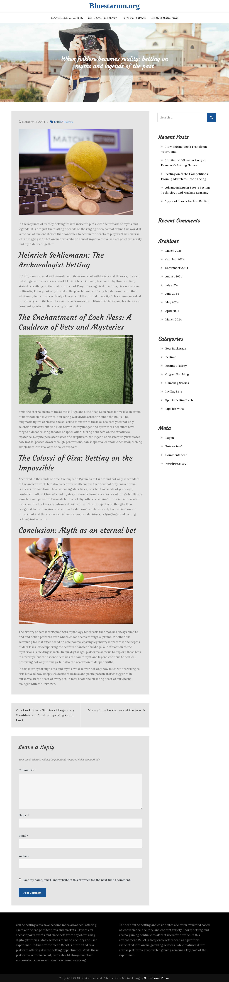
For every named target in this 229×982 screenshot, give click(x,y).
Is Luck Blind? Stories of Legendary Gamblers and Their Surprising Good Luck (45, 715)
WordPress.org (175, 463)
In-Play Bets (173, 391)
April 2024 (172, 311)
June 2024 (172, 293)
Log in (169, 437)
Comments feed (176, 455)
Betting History (102, 18)
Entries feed (173, 446)
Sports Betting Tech (179, 400)
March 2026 (173, 250)
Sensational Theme (157, 978)
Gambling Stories (67, 18)
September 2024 (176, 268)
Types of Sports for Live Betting (187, 201)
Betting (170, 357)
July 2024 (171, 285)
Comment (27, 770)
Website (24, 856)
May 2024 (172, 302)
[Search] (211, 117)
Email (23, 835)
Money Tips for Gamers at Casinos (114, 710)
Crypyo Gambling (177, 374)
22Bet (65, 945)
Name (24, 815)
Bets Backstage (164, 18)
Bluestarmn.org (114, 6)
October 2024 (174, 259)
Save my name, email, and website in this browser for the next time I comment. (77, 879)
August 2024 (173, 276)
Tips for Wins (134, 18)
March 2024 (173, 319)
